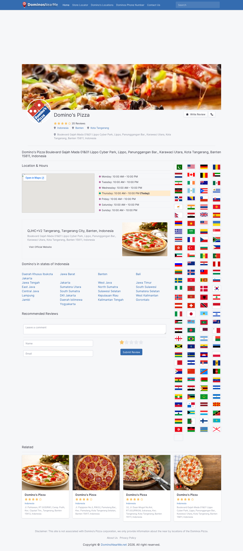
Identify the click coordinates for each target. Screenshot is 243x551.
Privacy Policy (128, 537)
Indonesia (62, 127)
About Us (112, 537)
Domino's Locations (103, 4)
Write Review (197, 114)
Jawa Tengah (31, 282)
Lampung (28, 295)
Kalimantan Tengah (110, 299)
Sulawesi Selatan (109, 291)
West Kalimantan (147, 295)
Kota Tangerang (100, 127)
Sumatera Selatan (148, 291)
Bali (138, 274)
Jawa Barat (67, 274)
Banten (79, 127)
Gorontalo (142, 299)
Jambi (26, 299)
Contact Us (153, 4)
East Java (28, 287)
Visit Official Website (40, 246)
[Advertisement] (121, 39)
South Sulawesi (146, 287)
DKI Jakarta (68, 295)
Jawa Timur (144, 282)
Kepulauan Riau (108, 295)
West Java (105, 282)
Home (66, 4)
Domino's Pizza (35, 494)
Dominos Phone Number (130, 4)
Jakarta (65, 282)
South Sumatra (70, 291)
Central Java (30, 291)
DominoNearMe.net (114, 544)
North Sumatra (108, 287)
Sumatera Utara (70, 287)
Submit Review (131, 352)
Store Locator (80, 4)
